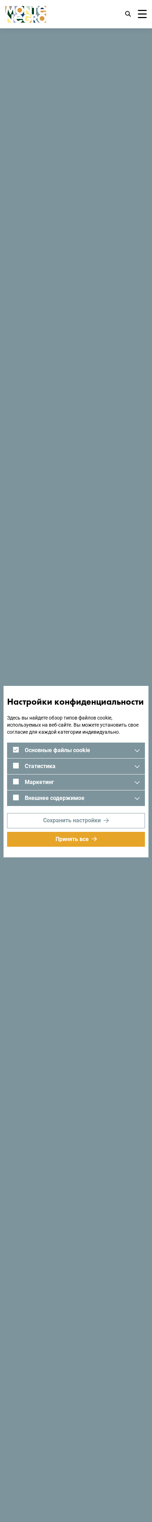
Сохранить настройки (72, 820)
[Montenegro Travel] (25, 14)
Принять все (72, 839)
